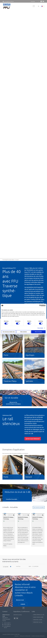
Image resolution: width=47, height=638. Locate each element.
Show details (40, 328)
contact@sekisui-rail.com (9, 1)
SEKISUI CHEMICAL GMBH (38, 617)
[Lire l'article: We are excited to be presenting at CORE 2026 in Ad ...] (8, 523)
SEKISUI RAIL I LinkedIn (37, 619)
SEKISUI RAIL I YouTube (37, 622)
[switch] (17, 324)
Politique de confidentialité (25, 635)
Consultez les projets (11, 499)
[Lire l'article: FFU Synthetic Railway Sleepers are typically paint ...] (37, 523)
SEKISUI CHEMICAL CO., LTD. (38, 614)
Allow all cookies (38, 331)
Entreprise (33, 1)
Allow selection (23, 331)
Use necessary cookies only (9, 331)
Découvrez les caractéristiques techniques (13, 403)
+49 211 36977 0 (7, 623)
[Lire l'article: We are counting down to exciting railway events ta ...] (23, 523)
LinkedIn (23, 604)
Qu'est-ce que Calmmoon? (32, 438)
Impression (17, 635)
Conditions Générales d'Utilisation (38, 635)
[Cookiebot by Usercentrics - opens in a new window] (40, 305)
